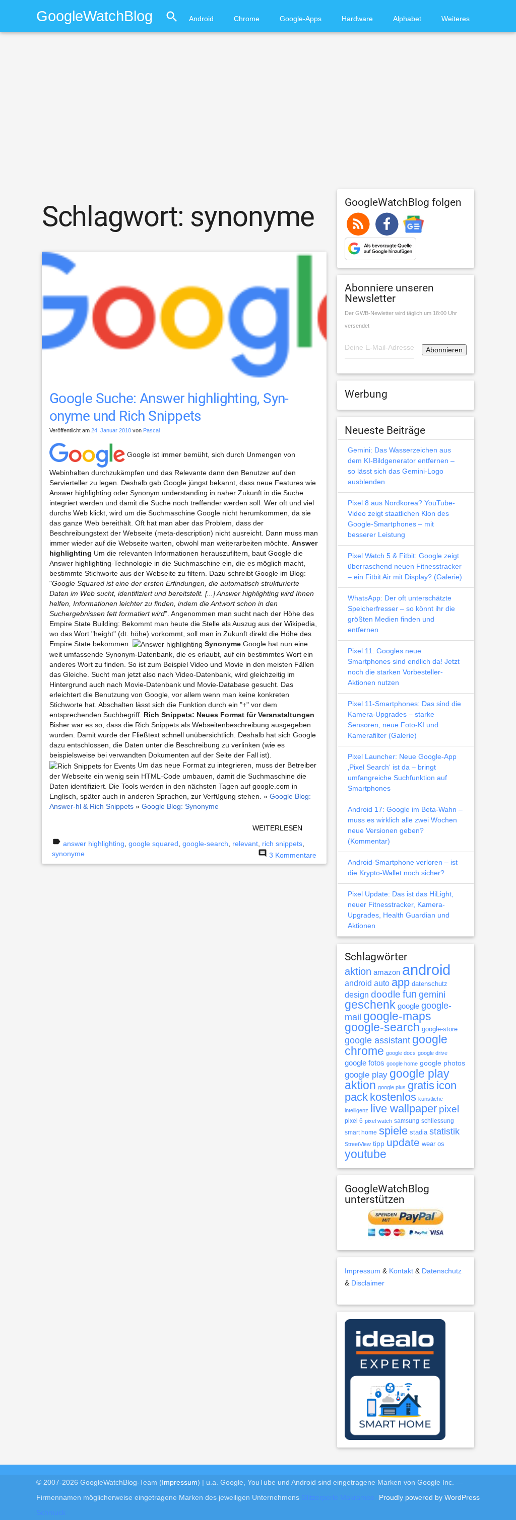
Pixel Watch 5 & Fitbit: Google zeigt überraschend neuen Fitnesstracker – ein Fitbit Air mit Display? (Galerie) (405, 566)
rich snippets (282, 844)
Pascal (151, 430)
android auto (367, 982)
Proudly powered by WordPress (429, 1497)
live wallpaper (403, 1108)
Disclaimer (367, 1283)
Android (201, 19)
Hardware (357, 19)
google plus (392, 1087)
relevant (245, 844)
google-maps (397, 1016)
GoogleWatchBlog (94, 16)
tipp (378, 1143)
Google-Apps (300, 19)
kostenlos (393, 1097)
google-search (205, 844)
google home (402, 1063)
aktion (358, 971)
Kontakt (401, 1271)
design (357, 994)
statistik (444, 1131)
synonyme (68, 854)
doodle (386, 994)
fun (410, 994)
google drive (432, 1053)
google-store (440, 1029)
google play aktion (397, 1079)
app (401, 982)
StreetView (358, 1144)
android (426, 969)
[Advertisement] (258, 115)
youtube (365, 1154)
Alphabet (407, 19)
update (403, 1142)
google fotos (364, 1062)
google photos (442, 1063)
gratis (421, 1085)
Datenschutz (442, 1271)
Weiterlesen (277, 828)
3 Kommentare (292, 855)
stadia (418, 1132)
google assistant (377, 1040)
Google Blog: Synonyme (180, 806)
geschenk (370, 1005)
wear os (433, 1144)
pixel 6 (354, 1120)
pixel (449, 1108)
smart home (361, 1132)
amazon (386, 972)
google (408, 1006)
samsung (406, 1120)
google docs (401, 1053)
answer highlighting (93, 844)
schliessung (437, 1120)
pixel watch (378, 1121)
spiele (393, 1130)
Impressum (362, 1271)
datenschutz (429, 983)
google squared (153, 844)
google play (366, 1075)
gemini (432, 995)
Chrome (247, 19)
